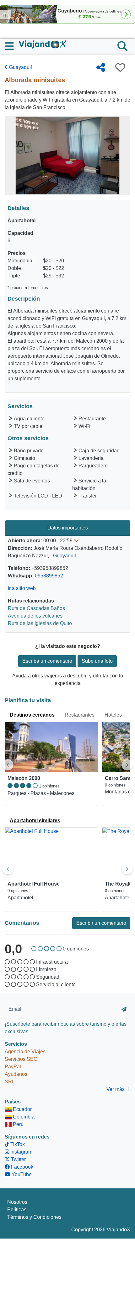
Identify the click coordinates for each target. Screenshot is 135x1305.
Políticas (16, 1209)
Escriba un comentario (47, 661)
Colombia (23, 1116)
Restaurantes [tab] (79, 715)
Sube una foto (97, 661)
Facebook (21, 1167)
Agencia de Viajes (25, 1051)
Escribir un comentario (101, 923)
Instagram (20, 1152)
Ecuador (22, 1109)
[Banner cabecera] (67, 14)
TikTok (17, 1144)
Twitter (18, 1159)
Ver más (116, 1089)
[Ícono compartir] (100, 67)
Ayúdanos (16, 1074)
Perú (18, 1124)
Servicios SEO (21, 1059)
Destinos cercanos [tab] (32, 715)
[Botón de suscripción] (124, 1009)
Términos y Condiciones (34, 1217)
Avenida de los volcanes (35, 615)
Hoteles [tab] (113, 715)
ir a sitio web (22, 588)
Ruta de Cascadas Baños (36, 608)
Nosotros (17, 1202)
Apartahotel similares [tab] (35, 820)
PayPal (13, 1066)
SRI (9, 1081)
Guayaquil (20, 67)
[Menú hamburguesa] (12, 46)
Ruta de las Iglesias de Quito (40, 623)
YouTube (21, 1174)
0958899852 (49, 575)
